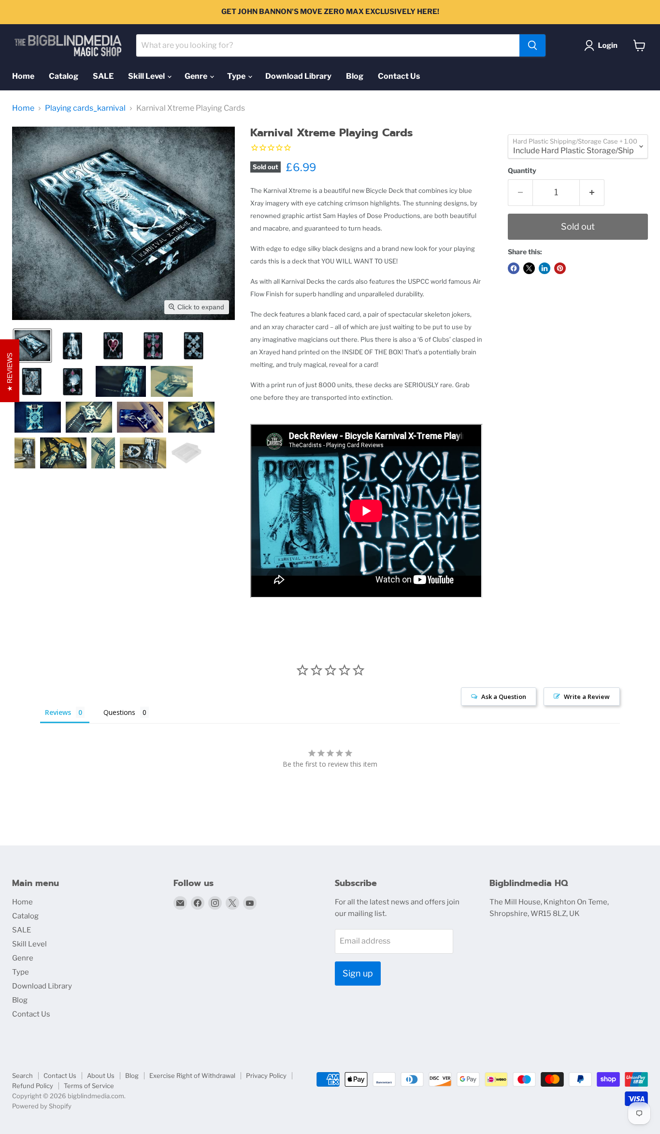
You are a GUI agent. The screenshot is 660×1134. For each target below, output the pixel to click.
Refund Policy (32, 1086)
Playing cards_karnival (85, 108)
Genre (197, 76)
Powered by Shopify (42, 1106)
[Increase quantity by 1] (592, 192)
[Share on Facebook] (513, 268)
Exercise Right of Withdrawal (192, 1075)
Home (23, 76)
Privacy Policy (266, 1075)
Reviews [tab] (58, 712)
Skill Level (147, 76)
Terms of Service (89, 1086)
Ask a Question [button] (503, 696)
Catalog (63, 76)
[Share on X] (529, 268)
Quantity (522, 170)
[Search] (532, 45)
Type (237, 76)
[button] (602, 45)
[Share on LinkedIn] (544, 268)
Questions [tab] (119, 712)
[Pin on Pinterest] (560, 268)
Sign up (358, 973)
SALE (103, 76)
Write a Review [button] (587, 696)
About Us (101, 1075)
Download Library (298, 76)
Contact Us (399, 76)
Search (22, 1075)
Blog (354, 76)
